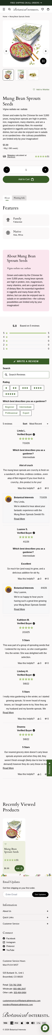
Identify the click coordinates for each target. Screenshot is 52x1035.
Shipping (11, 155)
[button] (41, 89)
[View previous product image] (6, 51)
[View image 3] (33, 74)
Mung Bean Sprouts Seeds (11, 851)
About (7, 198)
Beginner (9, 407)
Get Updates (40, 894)
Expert (26, 413)
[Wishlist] (42, 9)
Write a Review (32, 362)
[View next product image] (45, 51)
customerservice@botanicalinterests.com (21, 1000)
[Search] (9, 9)
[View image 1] (8, 74)
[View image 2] (20, 74)
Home (5, 16)
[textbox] (26, 374)
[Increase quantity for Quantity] (45, 170)
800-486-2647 (19, 989)
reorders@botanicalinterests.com (18, 1004)
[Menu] (4, 9)
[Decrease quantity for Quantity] (6, 170)
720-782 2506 (15, 985)
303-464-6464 (20, 992)
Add (17, 868)
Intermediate (25, 407)
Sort (25, 424)
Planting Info (19, 198)
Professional (11, 413)
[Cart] (48, 9)
